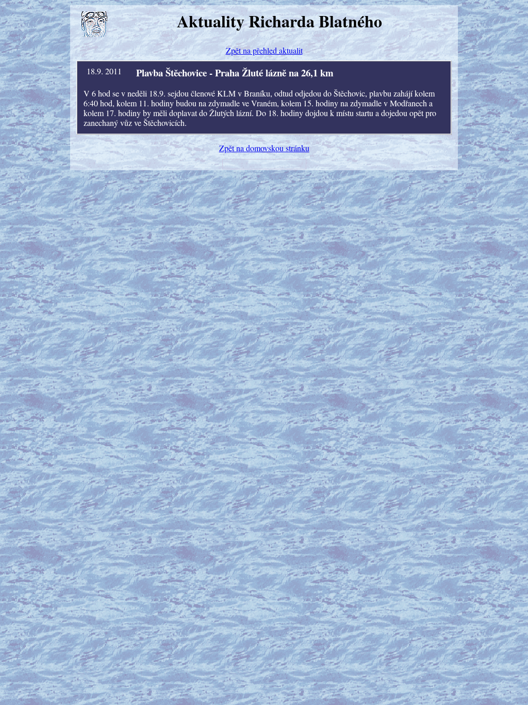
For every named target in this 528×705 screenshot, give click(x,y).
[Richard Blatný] (94, 24)
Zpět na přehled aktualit (264, 50)
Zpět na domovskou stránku (264, 147)
